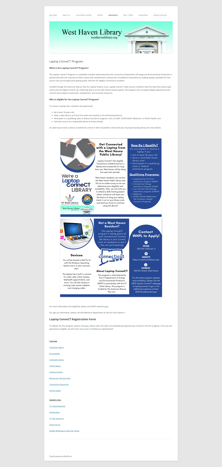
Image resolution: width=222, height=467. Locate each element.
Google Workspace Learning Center (64, 431)
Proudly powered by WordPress (60, 456)
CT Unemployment (57, 406)
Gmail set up (54, 424)
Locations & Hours (84, 15)
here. (87, 326)
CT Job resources (56, 418)
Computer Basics (56, 347)
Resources (113, 15)
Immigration (54, 412)
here (106, 306)
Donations (143, 15)
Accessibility (54, 353)
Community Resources (59, 384)
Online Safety (55, 390)
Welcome (53, 15)
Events (100, 15)
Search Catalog (160, 15)
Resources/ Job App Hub (59, 378)
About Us (66, 15)
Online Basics (55, 366)
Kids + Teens (128, 15)
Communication (56, 372)
